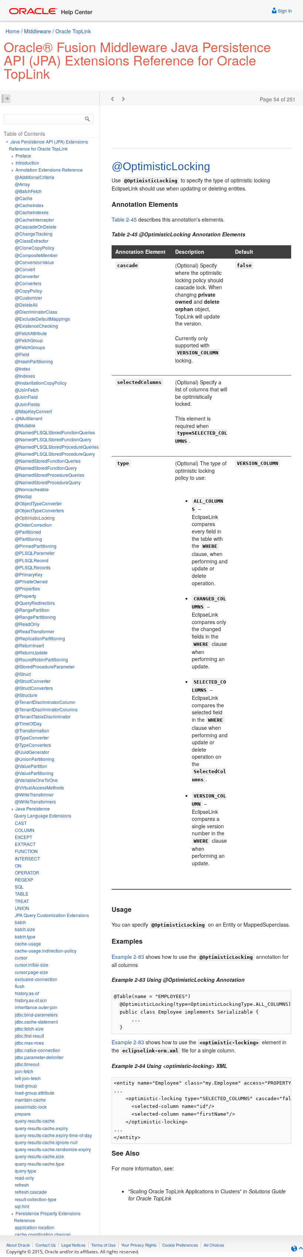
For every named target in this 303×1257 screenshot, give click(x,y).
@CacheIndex (29, 205)
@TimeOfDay (28, 723)
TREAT (22, 901)
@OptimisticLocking (35, 518)
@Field (22, 354)
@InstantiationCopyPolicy (41, 383)
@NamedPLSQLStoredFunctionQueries (55, 432)
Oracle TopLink (73, 31)
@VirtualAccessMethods (39, 787)
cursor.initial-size (31, 964)
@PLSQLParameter (35, 553)
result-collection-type (36, 1199)
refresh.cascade (31, 1192)
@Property (25, 596)
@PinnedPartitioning (36, 546)
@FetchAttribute (31, 333)
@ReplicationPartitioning (40, 638)
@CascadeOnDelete (36, 226)
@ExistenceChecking (36, 326)
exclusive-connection (36, 979)
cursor (21, 957)
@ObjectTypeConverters (39, 510)
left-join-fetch (28, 1078)
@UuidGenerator (32, 752)
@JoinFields (27, 404)
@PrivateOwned (31, 581)
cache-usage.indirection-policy (45, 950)
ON (18, 865)
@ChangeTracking (33, 233)
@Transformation (32, 730)
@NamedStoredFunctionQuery (46, 468)
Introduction (27, 162)
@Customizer (28, 297)
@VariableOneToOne (36, 780)
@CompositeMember (36, 255)
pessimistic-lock (31, 1106)
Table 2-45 (124, 219)
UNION (22, 908)
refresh (22, 1185)
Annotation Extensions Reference (49, 169)
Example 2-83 (128, 956)
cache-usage (28, 943)
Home (13, 31)
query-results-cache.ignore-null (46, 1142)
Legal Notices (73, 1245)
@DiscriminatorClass (36, 312)
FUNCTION (26, 851)
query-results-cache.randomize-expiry (53, 1149)
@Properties (27, 588)
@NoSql (23, 496)
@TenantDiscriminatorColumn (45, 702)
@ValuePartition (31, 766)
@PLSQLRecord (31, 560)
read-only (24, 1178)
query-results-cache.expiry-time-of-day (53, 1135)
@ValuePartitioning (34, 773)
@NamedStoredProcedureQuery (48, 482)
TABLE (21, 893)
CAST (21, 823)
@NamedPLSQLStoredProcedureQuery (55, 454)
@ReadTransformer (34, 631)
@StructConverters (34, 688)
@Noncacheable (32, 489)
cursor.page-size (31, 972)
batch (20, 922)
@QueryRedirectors (35, 603)
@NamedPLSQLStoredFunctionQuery (53, 439)
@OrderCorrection (33, 525)
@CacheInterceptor (34, 219)
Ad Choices (214, 1245)
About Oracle (18, 1245)
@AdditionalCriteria (34, 177)
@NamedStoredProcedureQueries (49, 475)
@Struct (23, 674)
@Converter (27, 276)
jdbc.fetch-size (29, 1028)
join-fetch (24, 1071)
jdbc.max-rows (29, 1042)
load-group (26, 1085)
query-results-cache (35, 1121)
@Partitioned (28, 532)
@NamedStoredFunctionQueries (48, 461)
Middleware (37, 31)
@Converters (28, 283)
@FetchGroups (30, 347)
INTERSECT (27, 858)
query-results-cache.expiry (41, 1128)
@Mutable (25, 425)
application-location (34, 1227)
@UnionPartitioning (34, 759)
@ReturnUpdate (31, 652)
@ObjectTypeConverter (38, 503)
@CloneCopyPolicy (34, 248)
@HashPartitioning (34, 361)
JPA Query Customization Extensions (52, 915)
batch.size (25, 929)
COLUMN (24, 830)
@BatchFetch (28, 191)
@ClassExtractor (31, 240)
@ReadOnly (27, 624)
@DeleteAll (26, 304)
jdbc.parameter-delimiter (39, 1057)
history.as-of (27, 993)
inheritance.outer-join (36, 1007)
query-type (25, 1170)
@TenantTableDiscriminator (43, 716)
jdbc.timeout (27, 1064)
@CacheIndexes (31, 212)
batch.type (25, 936)
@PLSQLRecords (33, 567)
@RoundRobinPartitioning (41, 659)
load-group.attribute (34, 1092)
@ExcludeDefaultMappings (42, 319)
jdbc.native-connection (37, 1050)
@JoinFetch (27, 390)
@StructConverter (33, 681)
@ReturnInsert (29, 645)
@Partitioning (28, 539)
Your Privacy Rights (139, 1245)
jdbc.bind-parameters (36, 1014)
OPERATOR (27, 872)
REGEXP (24, 879)
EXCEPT (23, 837)
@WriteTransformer (34, 794)
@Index (22, 368)
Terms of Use (103, 1245)
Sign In (284, 10)
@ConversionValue (34, 262)
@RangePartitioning (35, 617)
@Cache (24, 198)
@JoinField (26, 397)
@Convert (25, 269)
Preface (23, 155)
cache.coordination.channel (43, 1234)
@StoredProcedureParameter (45, 666)
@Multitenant (29, 418)
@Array (22, 184)
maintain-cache (30, 1099)
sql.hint (22, 1206)
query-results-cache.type (39, 1163)
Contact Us (45, 1245)
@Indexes (25, 376)
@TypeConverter (32, 737)
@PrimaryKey (28, 574)
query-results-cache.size (39, 1156)
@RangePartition (32, 610)
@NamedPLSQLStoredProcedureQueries (57, 447)
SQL (19, 886)
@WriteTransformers (35, 801)
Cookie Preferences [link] (180, 1245)
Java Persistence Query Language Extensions (42, 812)
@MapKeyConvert (33, 411)
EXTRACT (25, 844)
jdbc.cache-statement (36, 1021)
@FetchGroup (29, 340)
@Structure (26, 695)
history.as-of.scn (31, 1000)
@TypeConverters (33, 745)
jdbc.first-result (29, 1035)
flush (19, 986)
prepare (23, 1114)
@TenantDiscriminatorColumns (46, 709)
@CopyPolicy (28, 290)
